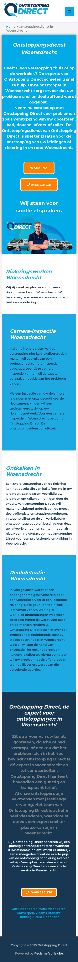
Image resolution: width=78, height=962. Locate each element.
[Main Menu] (69, 11)
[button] (39, 892)
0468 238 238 (40, 185)
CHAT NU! (40, 167)
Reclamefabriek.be (48, 953)
